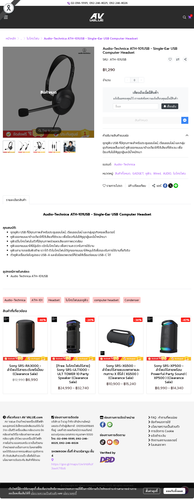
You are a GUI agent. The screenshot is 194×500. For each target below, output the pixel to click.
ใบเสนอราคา (158, 444)
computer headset (106, 300)
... (21, 38)
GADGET (138, 173)
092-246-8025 (98, 3)
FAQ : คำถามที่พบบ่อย (164, 417)
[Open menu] (5, 17)
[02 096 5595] (68, 3)
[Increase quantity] (141, 80)
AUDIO (167, 173)
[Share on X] (170, 185)
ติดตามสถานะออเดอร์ (163, 440)
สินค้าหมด (141, 120)
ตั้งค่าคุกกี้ (152, 491)
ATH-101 (36, 300)
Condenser (132, 300)
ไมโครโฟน (33, 38)
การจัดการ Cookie (162, 431)
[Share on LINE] (176, 185)
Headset (54, 300)
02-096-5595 (79, 3)
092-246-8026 (118, 3)
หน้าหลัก (11, 38)
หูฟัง (149, 173)
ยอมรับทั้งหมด (174, 491)
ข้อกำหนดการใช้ (160, 422)
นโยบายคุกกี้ (70, 493)
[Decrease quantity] (127, 80)
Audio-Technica (124, 164)
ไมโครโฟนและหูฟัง (77, 300)
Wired (157, 173)
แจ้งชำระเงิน (158, 435)
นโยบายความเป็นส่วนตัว (44, 493)
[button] (184, 17)
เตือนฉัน (171, 106)
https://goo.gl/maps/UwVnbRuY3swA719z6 (72, 466)
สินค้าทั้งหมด (123, 173)
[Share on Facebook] (165, 185)
